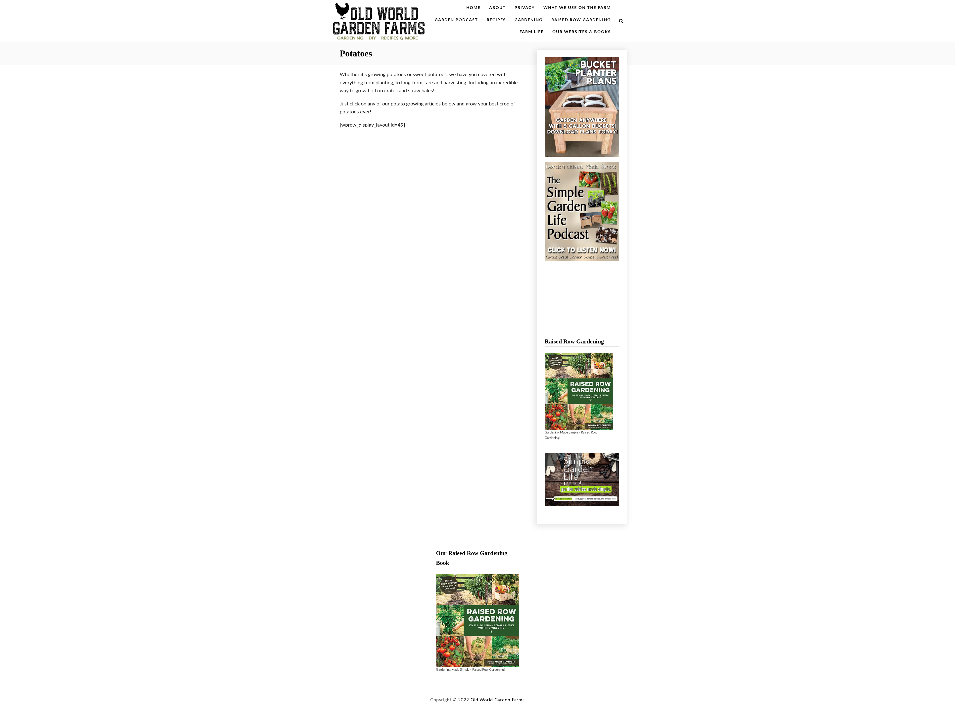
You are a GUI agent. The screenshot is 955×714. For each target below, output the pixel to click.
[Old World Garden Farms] (379, 21)
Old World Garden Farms (498, 700)
